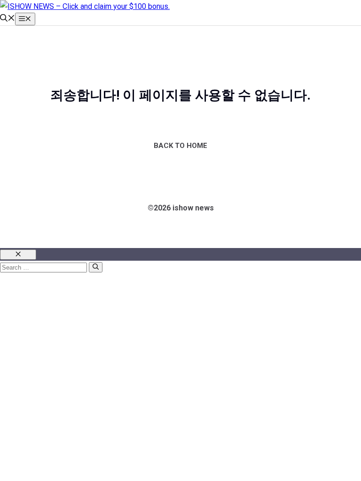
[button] (7, 19)
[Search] (95, 267)
